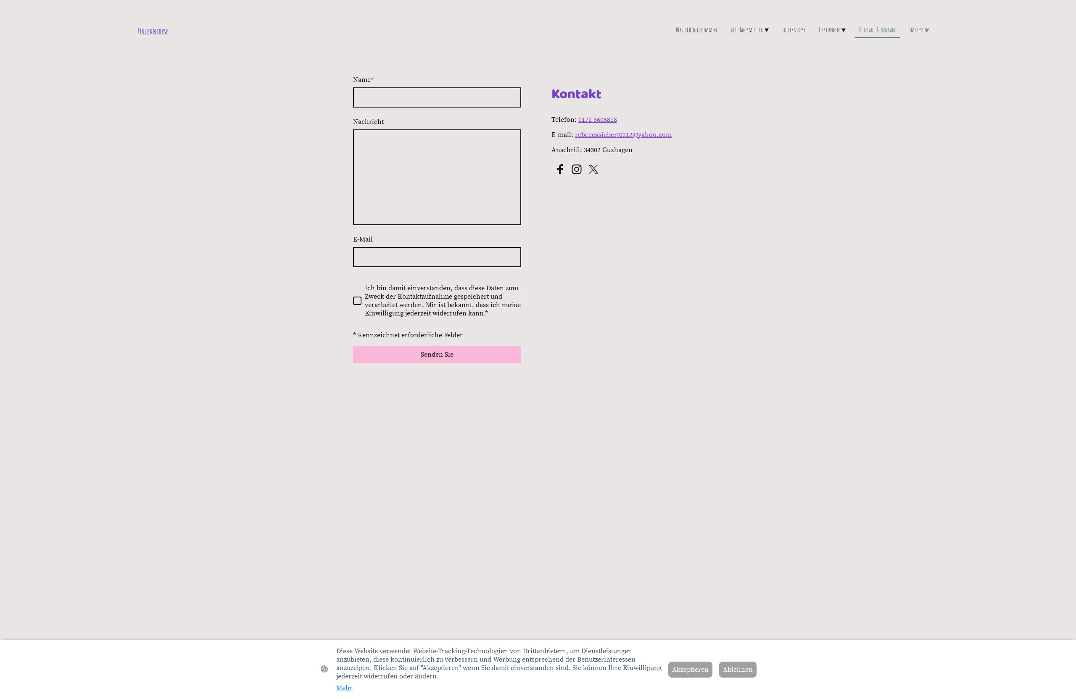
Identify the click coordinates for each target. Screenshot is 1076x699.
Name (363, 80)
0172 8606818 (597, 120)
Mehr (344, 688)
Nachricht (368, 122)
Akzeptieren (690, 669)
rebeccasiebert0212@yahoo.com (623, 135)
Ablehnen (738, 669)
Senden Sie (437, 354)
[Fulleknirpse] (269, 49)
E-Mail (363, 239)
